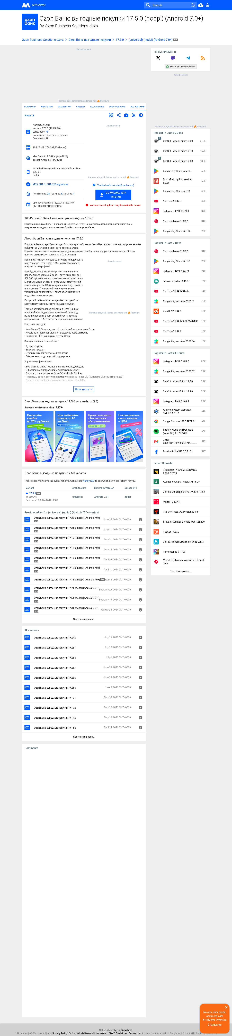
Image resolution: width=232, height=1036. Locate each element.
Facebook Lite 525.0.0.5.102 (178, 451)
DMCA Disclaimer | (119, 1033)
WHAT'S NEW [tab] (47, 107)
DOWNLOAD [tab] (30, 107)
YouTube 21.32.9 (172, 331)
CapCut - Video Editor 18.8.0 (178, 141)
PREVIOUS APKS (117, 107)
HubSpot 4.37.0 (171, 531)
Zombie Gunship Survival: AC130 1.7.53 (184, 491)
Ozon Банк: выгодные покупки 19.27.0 (55, 637)
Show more (82, 389)
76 (47, 131)
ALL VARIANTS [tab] (97, 107)
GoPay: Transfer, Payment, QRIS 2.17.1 (183, 541)
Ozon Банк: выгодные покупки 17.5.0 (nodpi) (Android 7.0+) (66, 598)
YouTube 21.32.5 (172, 201)
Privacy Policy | (60, 1033)
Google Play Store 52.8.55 (176, 261)
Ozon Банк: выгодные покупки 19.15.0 (55, 727)
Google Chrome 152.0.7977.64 (179, 421)
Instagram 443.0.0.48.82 (176, 361)
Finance (29, 115)
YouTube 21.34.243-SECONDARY (181, 321)
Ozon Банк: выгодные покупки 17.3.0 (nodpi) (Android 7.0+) (66, 608)
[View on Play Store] (126, 115)
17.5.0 (120, 39)
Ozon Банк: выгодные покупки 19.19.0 (55, 707)
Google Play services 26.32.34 (179, 341)
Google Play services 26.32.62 (179, 371)
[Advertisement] (84, 75)
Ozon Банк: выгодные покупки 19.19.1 (55, 697)
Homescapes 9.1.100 (174, 551)
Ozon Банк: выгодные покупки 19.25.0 (55, 657)
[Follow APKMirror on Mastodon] (173, 59)
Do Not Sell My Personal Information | (89, 1033)
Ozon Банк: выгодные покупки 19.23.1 (55, 667)
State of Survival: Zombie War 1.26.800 (184, 521)
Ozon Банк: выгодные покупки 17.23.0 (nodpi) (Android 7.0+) (67, 517)
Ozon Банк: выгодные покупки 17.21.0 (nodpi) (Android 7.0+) (67, 527)
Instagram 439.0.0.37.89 (176, 211)
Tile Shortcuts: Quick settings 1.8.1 (181, 511)
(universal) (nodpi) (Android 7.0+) (151, 39)
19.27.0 (58, 407)
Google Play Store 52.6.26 (176, 191)
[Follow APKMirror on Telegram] (188, 59)
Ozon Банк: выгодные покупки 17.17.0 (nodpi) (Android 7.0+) (67, 548)
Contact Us (134, 1033)
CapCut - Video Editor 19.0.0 (178, 161)
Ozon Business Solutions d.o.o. (72, 26)
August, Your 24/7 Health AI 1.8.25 (181, 481)
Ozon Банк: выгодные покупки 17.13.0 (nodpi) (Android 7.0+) (67, 568)
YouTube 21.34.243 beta (176, 291)
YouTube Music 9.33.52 (175, 221)
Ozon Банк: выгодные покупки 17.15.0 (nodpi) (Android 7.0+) (67, 558)
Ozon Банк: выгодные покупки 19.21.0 (55, 687)
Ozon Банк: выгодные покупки (89, 39)
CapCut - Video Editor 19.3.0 (178, 391)
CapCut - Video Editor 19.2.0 (178, 381)
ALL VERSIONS (137, 107)
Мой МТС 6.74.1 (171, 501)
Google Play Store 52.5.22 (176, 231)
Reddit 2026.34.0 (172, 311)
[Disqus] (83, 883)
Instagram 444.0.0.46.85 (176, 401)
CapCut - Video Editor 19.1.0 (178, 151)
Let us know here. (123, 1030)
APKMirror (39, 5)
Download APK (116, 194)
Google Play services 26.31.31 (179, 301)
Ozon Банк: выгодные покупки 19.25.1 (55, 647)
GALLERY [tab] (80, 107)
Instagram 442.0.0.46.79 (176, 271)
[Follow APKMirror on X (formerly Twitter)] (158, 59)
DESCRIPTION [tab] (64, 107)
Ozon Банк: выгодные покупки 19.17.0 (55, 717)
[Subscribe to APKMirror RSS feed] (203, 59)
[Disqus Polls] (83, 795)
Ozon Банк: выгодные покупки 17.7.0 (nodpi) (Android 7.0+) (66, 588)
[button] (111, 115)
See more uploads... (83, 619)
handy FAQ (89, 480)
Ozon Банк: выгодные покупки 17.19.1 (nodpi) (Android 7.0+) (67, 537)
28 (48, 193)
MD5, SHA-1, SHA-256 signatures (50, 184)
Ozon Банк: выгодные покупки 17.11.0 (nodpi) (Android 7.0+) (67, 579)
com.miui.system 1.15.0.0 (176, 281)
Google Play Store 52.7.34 (176, 171)
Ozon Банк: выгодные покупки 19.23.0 (55, 677)
